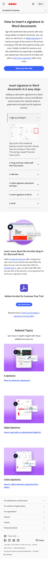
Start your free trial (24, 68)
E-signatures (9, 375)
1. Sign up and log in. (17, 118)
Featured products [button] (10, 528)
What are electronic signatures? (17, 380)
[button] (33, 4)
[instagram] (9, 540)
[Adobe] (12, 4)
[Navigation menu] (3, 4)
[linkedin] (18, 540)
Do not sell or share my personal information (17, 551)
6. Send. (12, 203)
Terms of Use (8, 548)
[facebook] (5, 540)
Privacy (34, 545)
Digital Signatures (12, 427)
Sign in (40, 4)
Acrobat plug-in (10, 268)
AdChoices (9, 554)
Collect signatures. (12, 479)
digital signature (33, 38)
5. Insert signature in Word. (20, 194)
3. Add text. (14, 174)
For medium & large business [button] (14, 506)
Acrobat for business (10, 10)
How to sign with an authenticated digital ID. (22, 432)
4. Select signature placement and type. (21, 184)
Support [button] (7, 517)
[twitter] (14, 540)
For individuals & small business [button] (16, 501)
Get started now (24, 304)
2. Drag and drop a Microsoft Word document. (21, 164)
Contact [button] (6, 522)
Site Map (35, 551)
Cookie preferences (19, 548)
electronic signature (22, 58)
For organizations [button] (10, 512)
